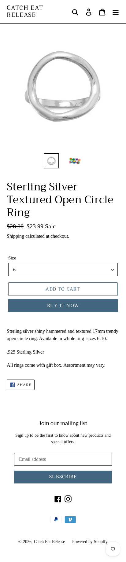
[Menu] (115, 12)
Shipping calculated (26, 236)
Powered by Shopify (90, 541)
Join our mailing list (63, 424)
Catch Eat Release (25, 12)
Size (12, 257)
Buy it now (63, 306)
